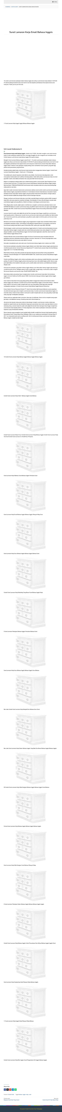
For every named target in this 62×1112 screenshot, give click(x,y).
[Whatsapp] (15, 1089)
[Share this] (5, 1089)
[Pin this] (10, 1089)
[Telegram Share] (13, 1089)
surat (30, 1094)
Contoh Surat (11, 1094)
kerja (27, 1094)
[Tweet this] (7, 1089)
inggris (24, 1094)
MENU (55, 2)
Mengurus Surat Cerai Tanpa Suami (11, 1099)
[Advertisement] (31, 20)
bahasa (20, 1094)
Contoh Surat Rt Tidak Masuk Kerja (50, 1099)
